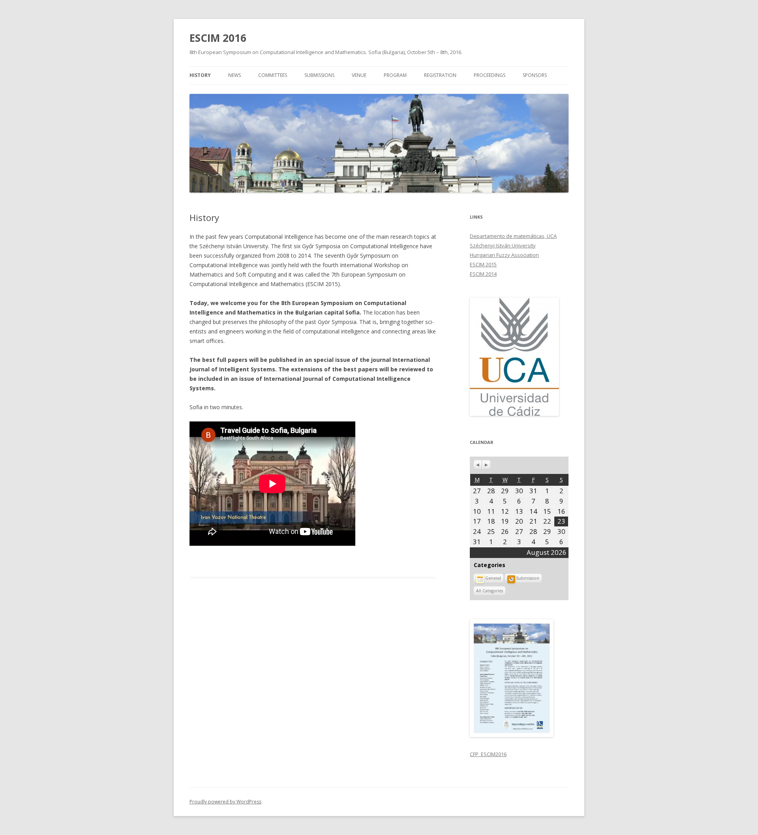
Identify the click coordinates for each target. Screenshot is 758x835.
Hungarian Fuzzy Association (504, 254)
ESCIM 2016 (218, 38)
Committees (272, 75)
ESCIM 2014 (483, 273)
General (493, 578)
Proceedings (489, 75)
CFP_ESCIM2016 (488, 754)
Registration (440, 75)
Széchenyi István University (503, 245)
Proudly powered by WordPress (225, 801)
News (234, 75)
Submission (527, 578)
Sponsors (535, 75)
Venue (359, 75)
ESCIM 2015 (483, 264)
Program (395, 75)
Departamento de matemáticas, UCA (513, 236)
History (200, 75)
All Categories (489, 590)
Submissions (319, 75)
